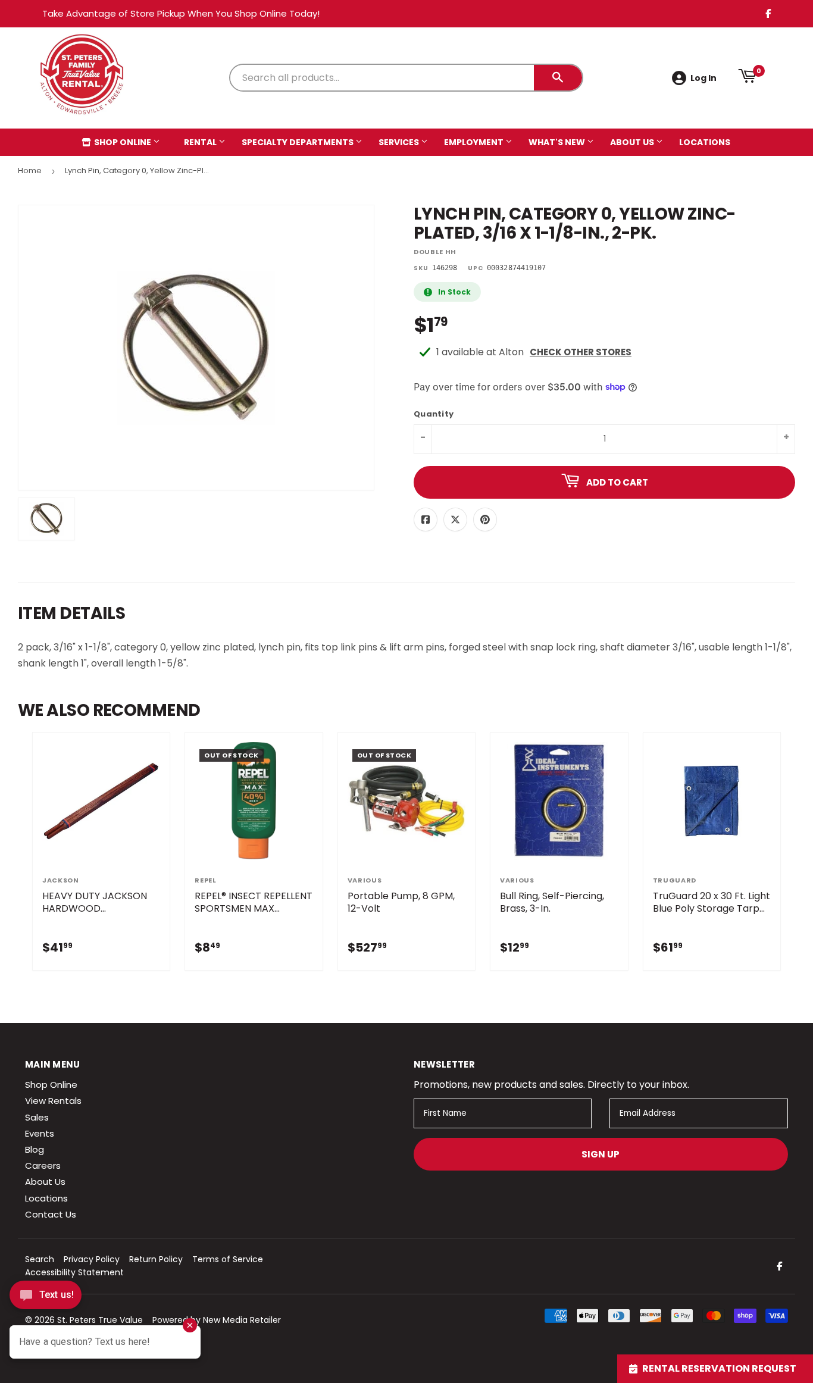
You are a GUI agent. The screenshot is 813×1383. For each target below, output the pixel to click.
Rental (201, 142)
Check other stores (580, 352)
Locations (704, 142)
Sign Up (600, 1154)
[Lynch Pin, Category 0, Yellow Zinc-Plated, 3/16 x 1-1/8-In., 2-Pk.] (46, 518)
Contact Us (50, 1214)
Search (39, 1259)
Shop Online (122, 142)
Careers (43, 1165)
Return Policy (156, 1259)
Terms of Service (227, 1259)
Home (30, 170)
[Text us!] (45, 1298)
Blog (34, 1149)
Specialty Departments (298, 142)
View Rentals (53, 1100)
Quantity (434, 414)
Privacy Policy (92, 1259)
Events (39, 1133)
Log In (703, 78)
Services (400, 142)
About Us (633, 142)
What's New (558, 142)
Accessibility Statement (74, 1272)
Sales (37, 1117)
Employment (474, 142)
